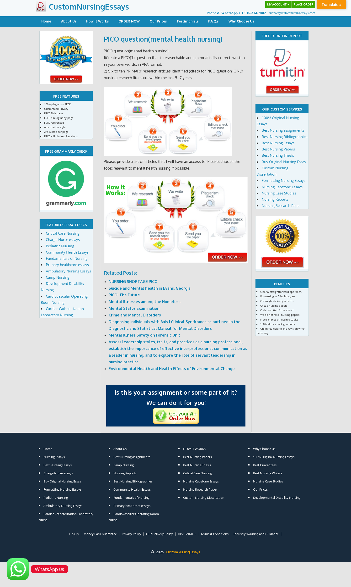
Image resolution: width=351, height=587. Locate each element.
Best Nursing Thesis (278, 155)
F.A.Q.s (213, 21)
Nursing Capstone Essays (282, 186)
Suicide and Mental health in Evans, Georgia (150, 288)
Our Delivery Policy (159, 534)
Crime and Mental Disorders (135, 315)
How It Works (97, 21)
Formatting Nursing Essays (283, 180)
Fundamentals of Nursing (66, 258)
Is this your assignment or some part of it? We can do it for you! (176, 397)
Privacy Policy (131, 534)
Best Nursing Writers (267, 473)
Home (46, 21)
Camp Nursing (57, 277)
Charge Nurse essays (63, 239)
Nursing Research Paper (281, 205)
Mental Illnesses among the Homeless (145, 301)
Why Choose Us (241, 21)
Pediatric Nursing (60, 246)
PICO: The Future (124, 295)
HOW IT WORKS (194, 449)
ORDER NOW (129, 21)
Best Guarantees (265, 465)
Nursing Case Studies (279, 193)
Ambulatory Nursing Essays (68, 271)
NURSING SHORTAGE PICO (133, 281)
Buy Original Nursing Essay (284, 161)
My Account (278, 4)
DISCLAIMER (187, 534)
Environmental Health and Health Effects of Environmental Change (172, 368)
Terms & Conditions (215, 534)
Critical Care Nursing (62, 233)
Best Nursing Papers (278, 149)
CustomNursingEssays (89, 6)
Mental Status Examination (134, 308)
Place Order (303, 4)
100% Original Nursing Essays (273, 457)
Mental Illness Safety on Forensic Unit (144, 335)
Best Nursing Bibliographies (284, 136)
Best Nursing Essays (278, 142)
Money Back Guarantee (100, 534)
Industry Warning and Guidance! (256, 534)
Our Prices (158, 21)
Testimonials (187, 21)
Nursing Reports (275, 199)
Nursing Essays (54, 457)
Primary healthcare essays (67, 264)
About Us (68, 21)
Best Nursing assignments (283, 130)
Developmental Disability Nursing (276, 497)
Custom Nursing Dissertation (203, 497)
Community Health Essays (67, 252)
